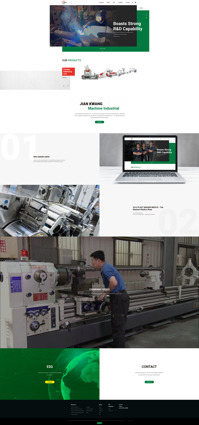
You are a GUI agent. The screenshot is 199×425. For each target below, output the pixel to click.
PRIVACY (126, 420)
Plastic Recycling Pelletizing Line (77, 408)
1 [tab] (146, 13)
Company (120, 2)
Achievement (110, 410)
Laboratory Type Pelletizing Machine (77, 412)
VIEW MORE (64, 77)
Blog (100, 414)
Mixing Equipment (89, 410)
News (100, 407)
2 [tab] (146, 15)
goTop (194, 401)
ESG (114, 2)
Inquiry (120, 406)
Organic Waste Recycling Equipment (77, 410)
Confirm (99, 423)
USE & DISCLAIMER (123, 408)
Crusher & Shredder (89, 408)
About (109, 408)
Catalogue (101, 410)
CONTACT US (149, 382)
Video (100, 412)
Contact (128, 2)
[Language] (135, 2)
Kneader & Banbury (74, 414)
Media (108, 2)
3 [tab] (146, 17)
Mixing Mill (88, 407)
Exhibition (100, 408)
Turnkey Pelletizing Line (75, 407)
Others (87, 412)
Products (101, 2)
